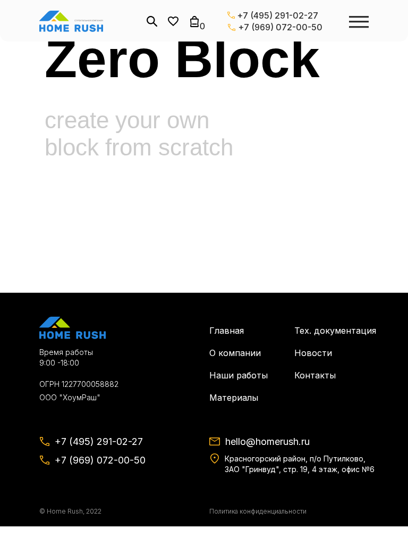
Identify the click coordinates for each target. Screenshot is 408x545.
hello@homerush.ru (267, 441)
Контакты (315, 375)
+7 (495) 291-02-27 (277, 15)
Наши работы (238, 375)
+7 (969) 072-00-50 (280, 27)
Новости (313, 353)
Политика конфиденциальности (258, 511)
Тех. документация (335, 330)
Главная (226, 330)
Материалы (233, 397)
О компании (235, 353)
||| (358, 21)
